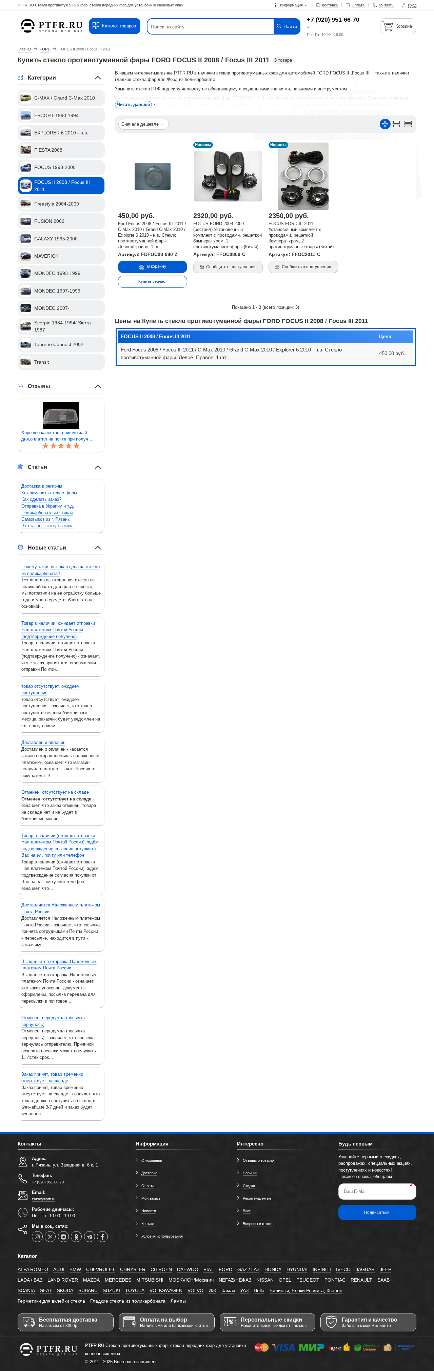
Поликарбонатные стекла (47, 512)
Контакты (149, 1224)
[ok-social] (76, 1236)
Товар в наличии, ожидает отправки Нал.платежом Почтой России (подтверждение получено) (58, 630)
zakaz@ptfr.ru (43, 1199)
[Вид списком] (397, 124)
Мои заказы (151, 1198)
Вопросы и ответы (258, 1224)
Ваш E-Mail (355, 1191)
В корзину (156, 266)
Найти (289, 26)
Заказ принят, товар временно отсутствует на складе (52, 1078)
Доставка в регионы (41, 486)
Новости (148, 1211)
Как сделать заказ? (41, 499)
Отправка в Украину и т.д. (47, 506)
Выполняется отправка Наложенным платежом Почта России (59, 965)
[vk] (63, 1236)
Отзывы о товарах (259, 1160)
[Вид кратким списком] (408, 124)
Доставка (149, 1173)
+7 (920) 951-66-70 (333, 19)
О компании (151, 1160)
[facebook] (102, 1236)
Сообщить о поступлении (231, 266)
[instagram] (37, 1236)
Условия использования (162, 1236)
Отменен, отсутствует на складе (55, 792)
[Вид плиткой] (385, 124)
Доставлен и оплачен (43, 742)
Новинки (250, 1173)
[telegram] (89, 1236)
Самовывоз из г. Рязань (45, 519)
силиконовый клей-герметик (295, 98)
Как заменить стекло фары (49, 492)
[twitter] (50, 1236)
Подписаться (377, 1212)
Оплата (147, 1186)
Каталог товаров (119, 25)
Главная (25, 49)
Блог (247, 1211)
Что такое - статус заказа (47, 525)
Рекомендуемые (257, 1198)
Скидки (249, 1186)
